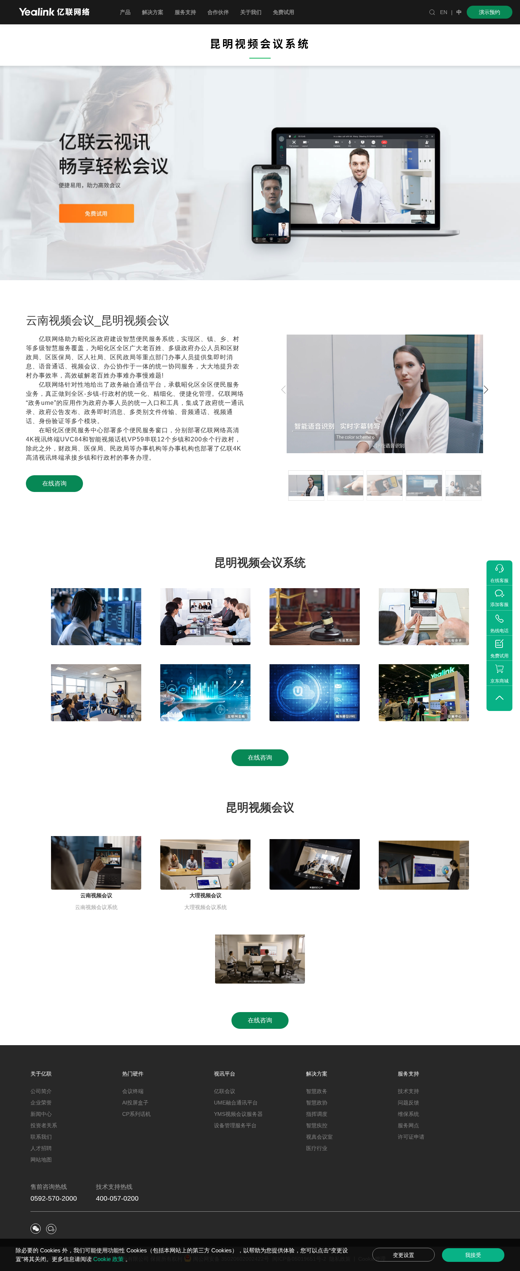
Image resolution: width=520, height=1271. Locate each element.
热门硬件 (133, 1074)
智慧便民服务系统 (149, 339)
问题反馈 (408, 1103)
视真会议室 (319, 1137)
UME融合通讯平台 (236, 1103)
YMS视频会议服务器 (238, 1114)
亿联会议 (224, 1091)
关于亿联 (41, 1074)
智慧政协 (316, 1103)
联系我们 (41, 1137)
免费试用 (283, 12)
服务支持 (408, 1074)
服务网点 (408, 1125)
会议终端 (133, 1091)
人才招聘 (41, 1148)
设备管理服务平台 (235, 1125)
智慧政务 (316, 1091)
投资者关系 (43, 1125)
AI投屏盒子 (135, 1103)
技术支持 (408, 1091)
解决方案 (316, 1074)
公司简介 (41, 1091)
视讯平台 (224, 1074)
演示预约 (489, 12)
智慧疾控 (316, 1125)
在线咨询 (54, 483)
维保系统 (408, 1114)
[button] (486, 390)
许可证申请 (411, 1137)
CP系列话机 (136, 1114)
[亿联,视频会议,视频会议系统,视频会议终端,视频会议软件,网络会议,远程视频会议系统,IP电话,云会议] (54, 12)
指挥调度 (316, 1114)
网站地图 (41, 1160)
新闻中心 (41, 1114)
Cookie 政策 (109, 1259)
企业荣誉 (41, 1103)
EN (443, 12)
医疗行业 (316, 1148)
